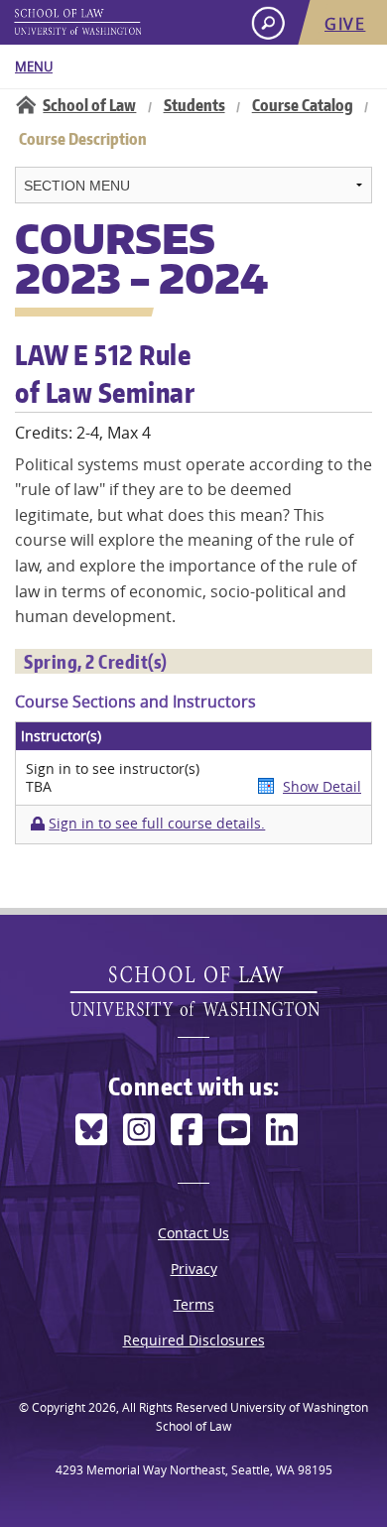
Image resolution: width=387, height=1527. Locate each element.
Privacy (194, 1268)
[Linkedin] (282, 1129)
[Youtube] (234, 1129)
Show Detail (322, 786)
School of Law (89, 105)
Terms (194, 1304)
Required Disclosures (194, 1340)
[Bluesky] (91, 1129)
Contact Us (193, 1232)
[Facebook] (186, 1129)
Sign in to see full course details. (157, 823)
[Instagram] (139, 1129)
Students (194, 105)
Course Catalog (302, 105)
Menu (34, 66)
